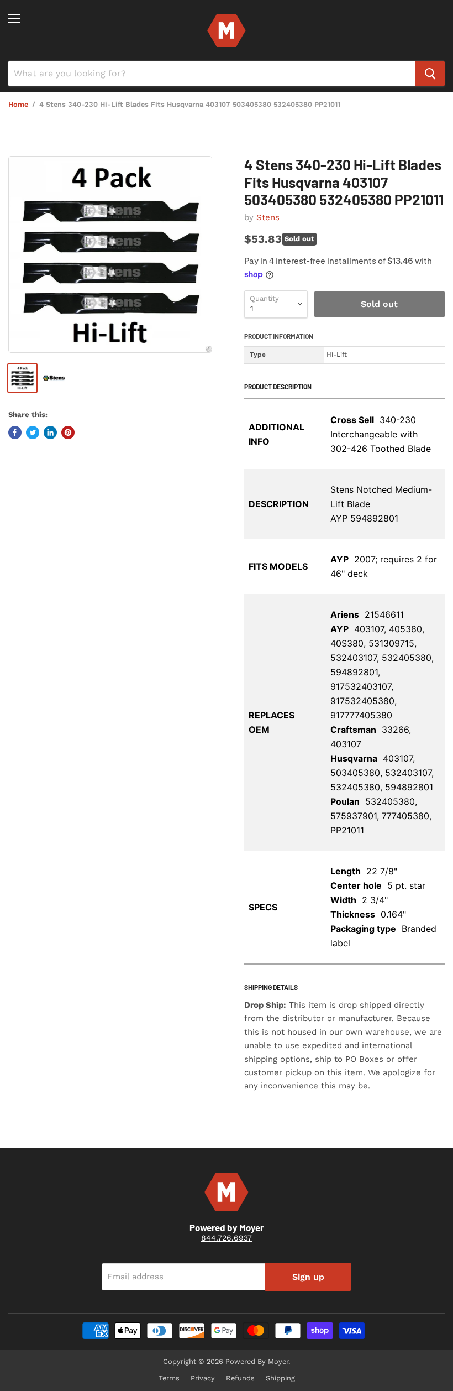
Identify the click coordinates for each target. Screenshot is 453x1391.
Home (18, 104)
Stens (268, 217)
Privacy (203, 1378)
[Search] (430, 73)
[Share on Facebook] (15, 432)
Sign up (308, 1277)
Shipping (280, 1378)
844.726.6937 (226, 1237)
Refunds (240, 1378)
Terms (169, 1378)
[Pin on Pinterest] (68, 432)
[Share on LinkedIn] (50, 432)
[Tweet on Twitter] (32, 432)
